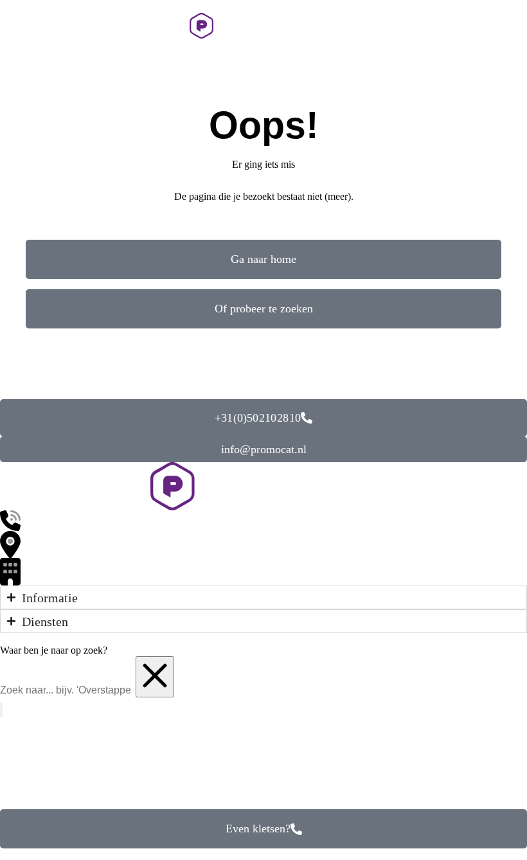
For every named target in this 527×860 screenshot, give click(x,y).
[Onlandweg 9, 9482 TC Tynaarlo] (263, 545)
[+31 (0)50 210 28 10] (483, 25)
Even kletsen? (258, 828)
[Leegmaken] (155, 676)
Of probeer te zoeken (264, 308)
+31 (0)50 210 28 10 (258, 417)
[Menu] (16, 26)
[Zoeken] (512, 25)
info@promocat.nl (264, 449)
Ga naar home (263, 259)
